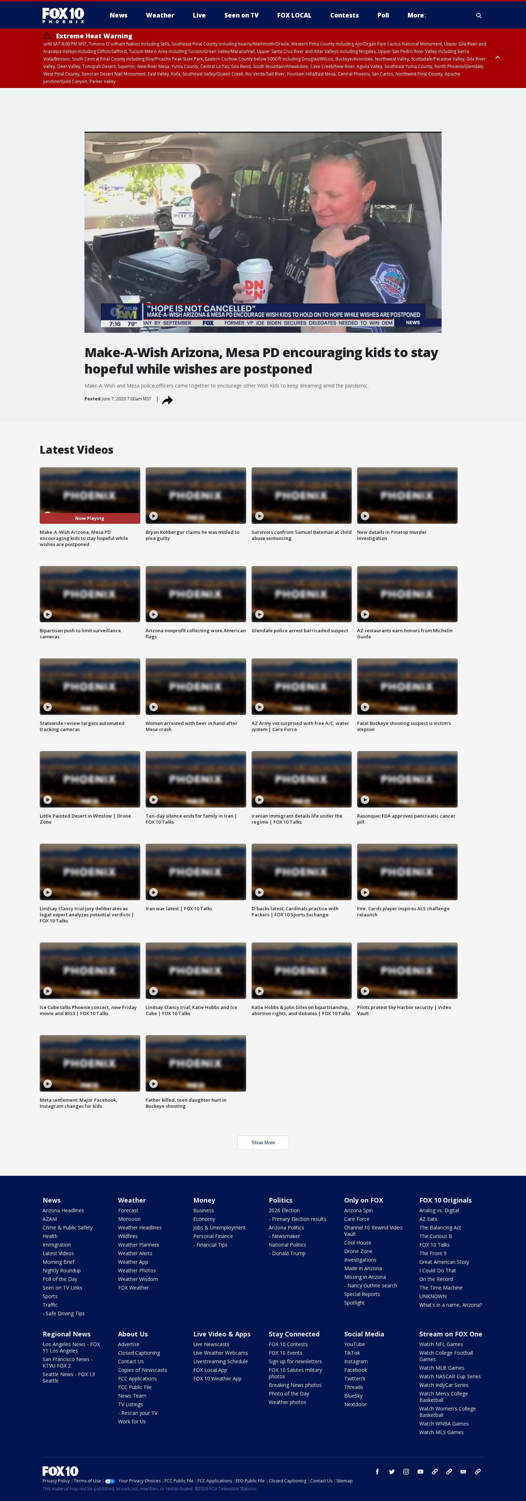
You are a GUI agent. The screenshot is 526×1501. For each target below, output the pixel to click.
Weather (132, 1200)
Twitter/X (354, 1378)
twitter (392, 1471)
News (51, 1200)
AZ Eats (428, 1218)
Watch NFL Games (441, 1344)
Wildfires (128, 1236)
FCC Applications (137, 1378)
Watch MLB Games (441, 1367)
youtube (420, 1471)
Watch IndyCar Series (443, 1384)
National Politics (287, 1244)
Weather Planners (138, 1244)
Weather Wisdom (138, 1279)
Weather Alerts (135, 1253)
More (416, 15)
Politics (280, 1200)
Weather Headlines (140, 1227)
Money (204, 1200)
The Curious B (435, 1236)
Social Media (364, 1334)
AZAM (50, 1218)
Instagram (356, 1361)
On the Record (436, 1279)
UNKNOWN (433, 1296)
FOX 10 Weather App (217, 1378)
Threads (353, 1387)
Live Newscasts (211, 1344)
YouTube (354, 1344)
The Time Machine (441, 1287)
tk (434, 1471)
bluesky (449, 1471)
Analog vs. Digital (439, 1210)
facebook (377, 1471)
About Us (133, 1334)
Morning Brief (58, 1261)
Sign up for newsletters (295, 1361)
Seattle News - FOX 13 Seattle (69, 1377)
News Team (132, 1395)
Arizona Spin (358, 1210)
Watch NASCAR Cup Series (450, 1376)
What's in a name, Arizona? (450, 1304)
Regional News (67, 1334)
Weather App (133, 1261)
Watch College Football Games (446, 1356)
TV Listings (130, 1404)
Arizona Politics (286, 1227)
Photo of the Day (289, 1393)
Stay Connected (294, 1334)
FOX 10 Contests (288, 1344)
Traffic (50, 1304)
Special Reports (362, 1294)
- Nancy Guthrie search (370, 1285)
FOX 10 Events (285, 1352)
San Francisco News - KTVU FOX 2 (68, 1362)
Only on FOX (363, 1200)
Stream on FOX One (450, 1334)
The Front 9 (433, 1253)
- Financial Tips (210, 1244)
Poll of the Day (60, 1279)
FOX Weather (133, 1287)
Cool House (357, 1242)
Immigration (57, 1244)
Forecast (128, 1210)
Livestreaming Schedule (220, 1361)
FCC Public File (135, 1387)
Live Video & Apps (221, 1334)
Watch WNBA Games (444, 1423)
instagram (406, 1471)
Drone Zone (358, 1251)
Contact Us (131, 1361)
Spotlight (354, 1302)
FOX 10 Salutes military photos (295, 1373)
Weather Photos (137, 1270)
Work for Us (132, 1421)
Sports (50, 1296)
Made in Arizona (363, 1268)
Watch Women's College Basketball (447, 1411)
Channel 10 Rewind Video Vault (373, 1230)
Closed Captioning (139, 1352)
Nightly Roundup (62, 1270)
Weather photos (287, 1402)
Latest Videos (58, 1253)
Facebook (355, 1369)
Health (50, 1236)
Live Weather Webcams (220, 1352)
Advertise (129, 1344)
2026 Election (284, 1210)
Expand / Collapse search (479, 15)
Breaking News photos (295, 1384)
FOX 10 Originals (445, 1200)
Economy (204, 1218)
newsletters (477, 1471)
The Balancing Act (440, 1227)
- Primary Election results (297, 1218)
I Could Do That (437, 1270)
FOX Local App (210, 1369)
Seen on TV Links (62, 1287)
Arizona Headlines (63, 1210)
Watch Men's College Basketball (443, 1396)
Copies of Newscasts (142, 1369)
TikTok (352, 1352)
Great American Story (444, 1261)
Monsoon (129, 1218)
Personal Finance (213, 1236)
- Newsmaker (284, 1236)
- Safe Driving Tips (64, 1313)
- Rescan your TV (137, 1412)
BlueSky (353, 1395)
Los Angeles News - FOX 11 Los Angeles (71, 1347)
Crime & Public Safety (68, 1227)
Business (203, 1210)
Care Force (357, 1218)
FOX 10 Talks (434, 1244)
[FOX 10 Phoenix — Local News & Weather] (66, 15)
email (463, 1471)
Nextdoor (355, 1404)
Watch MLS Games (441, 1432)
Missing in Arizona (365, 1276)
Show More (263, 1142)
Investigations (360, 1259)
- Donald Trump (287, 1253)
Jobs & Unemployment (219, 1227)
